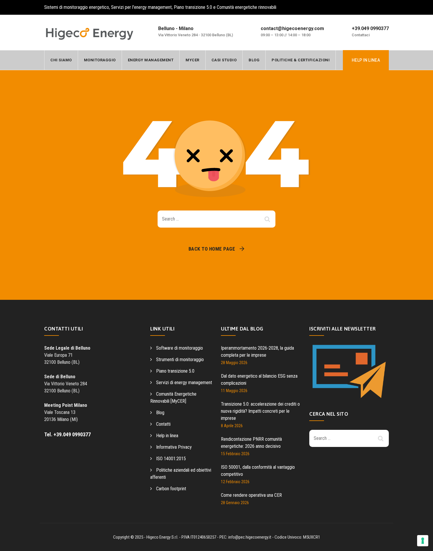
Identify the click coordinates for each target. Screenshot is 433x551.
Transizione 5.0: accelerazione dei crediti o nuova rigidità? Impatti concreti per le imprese (260, 411)
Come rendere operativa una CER (251, 495)
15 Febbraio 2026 (235, 453)
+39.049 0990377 (370, 28)
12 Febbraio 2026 (235, 481)
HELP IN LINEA (366, 60)
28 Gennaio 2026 (235, 502)
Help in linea (167, 435)
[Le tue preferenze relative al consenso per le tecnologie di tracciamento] (422, 540)
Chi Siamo (61, 60)
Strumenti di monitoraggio (180, 359)
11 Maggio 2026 (234, 390)
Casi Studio (224, 60)
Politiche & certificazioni (301, 60)
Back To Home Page (212, 249)
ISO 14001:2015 (171, 458)
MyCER (192, 60)
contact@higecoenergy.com (292, 28)
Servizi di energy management (184, 382)
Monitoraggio (100, 60)
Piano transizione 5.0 (175, 371)
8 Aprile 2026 (232, 425)
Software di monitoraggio (179, 348)
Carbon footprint (171, 488)
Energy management (151, 60)
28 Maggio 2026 (234, 362)
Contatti (163, 424)
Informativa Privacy (174, 447)
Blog (254, 60)
